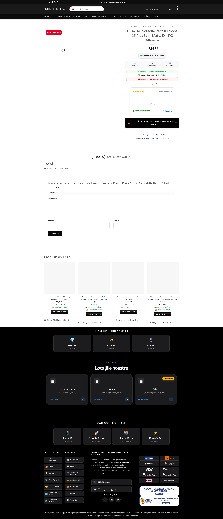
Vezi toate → (167, 111)
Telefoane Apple (62, 16)
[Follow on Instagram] (47, 2)
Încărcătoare (150, 16)
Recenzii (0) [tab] (98, 157)
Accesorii (145, 138)
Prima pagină (137, 27)
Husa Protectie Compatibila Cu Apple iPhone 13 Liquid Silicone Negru (94, 299)
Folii (137, 16)
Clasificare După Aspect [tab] (118, 157)
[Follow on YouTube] (57, 2)
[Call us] (55, 2)
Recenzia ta (53, 198)
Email (116, 221)
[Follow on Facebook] (45, 2)
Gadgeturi (116, 16)
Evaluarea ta (53, 188)
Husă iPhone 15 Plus (163, 27)
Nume (51, 221)
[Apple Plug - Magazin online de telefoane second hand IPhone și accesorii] (54, 9)
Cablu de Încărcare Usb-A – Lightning (128, 298)
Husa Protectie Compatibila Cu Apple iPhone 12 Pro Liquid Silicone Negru (162, 299)
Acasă (47, 16)
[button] (152, 9)
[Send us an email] (52, 2)
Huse (127, 16)
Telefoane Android (96, 16)
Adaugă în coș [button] (59, 314)
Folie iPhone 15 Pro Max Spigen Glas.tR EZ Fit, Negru (59, 298)
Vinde (79, 16)
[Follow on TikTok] (50, 2)
